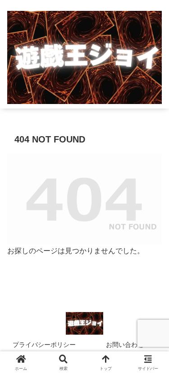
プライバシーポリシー (44, 344)
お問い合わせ (125, 344)
